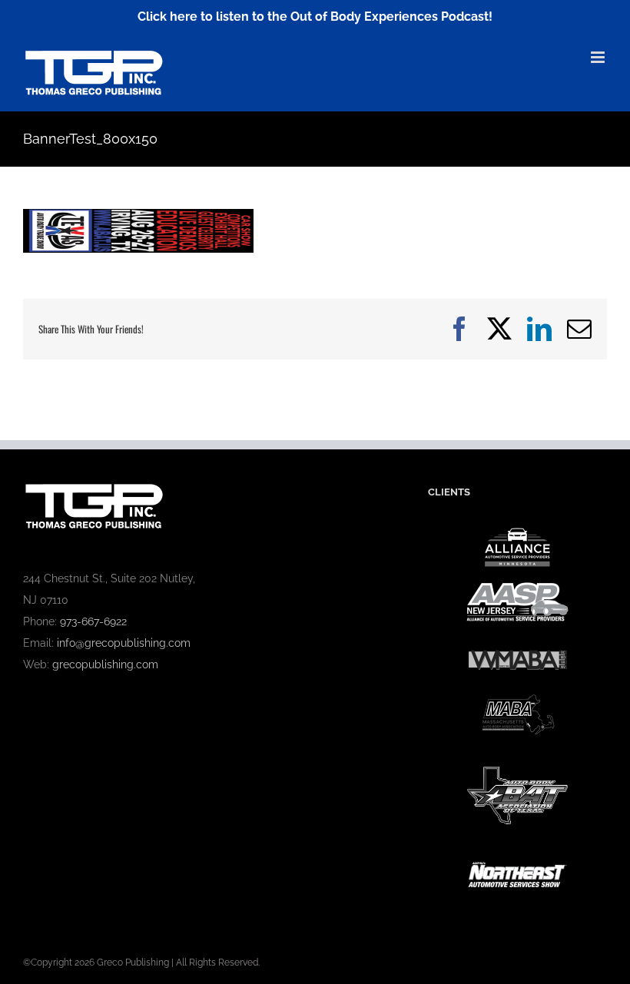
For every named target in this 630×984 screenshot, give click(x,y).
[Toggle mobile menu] (599, 57)
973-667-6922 (93, 621)
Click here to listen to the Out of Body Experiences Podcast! (315, 16)
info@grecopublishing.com (124, 643)
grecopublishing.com (105, 664)
